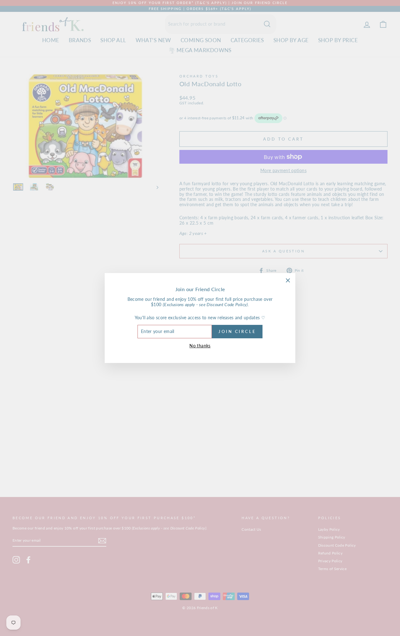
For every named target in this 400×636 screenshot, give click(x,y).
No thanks (199, 345)
